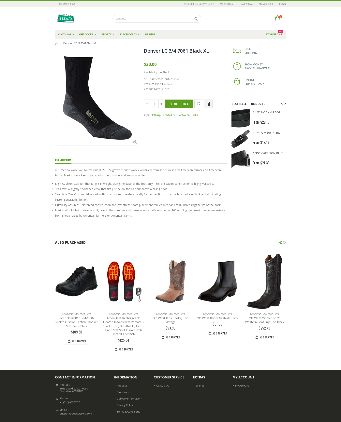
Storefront (123, 392)
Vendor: (149, 89)
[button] (281, 242)
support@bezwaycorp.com (76, 413)
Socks (194, 115)
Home (56, 43)
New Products (83, 314)
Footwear (183, 115)
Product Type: (153, 84)
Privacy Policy (125, 405)
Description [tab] (63, 159)
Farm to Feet (169, 115)
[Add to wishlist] (198, 104)
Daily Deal (247, 3)
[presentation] (281, 103)
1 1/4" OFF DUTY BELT (267, 132)
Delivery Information (129, 398)
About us (122, 385)
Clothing (155, 115)
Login (282, 3)
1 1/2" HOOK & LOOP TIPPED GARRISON (279, 112)
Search (196, 18)
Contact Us (162, 385)
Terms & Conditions (128, 411)
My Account (227, 3)
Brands (200, 385)
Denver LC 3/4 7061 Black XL (176, 50)
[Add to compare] (208, 104)
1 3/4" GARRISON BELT (268, 153)
